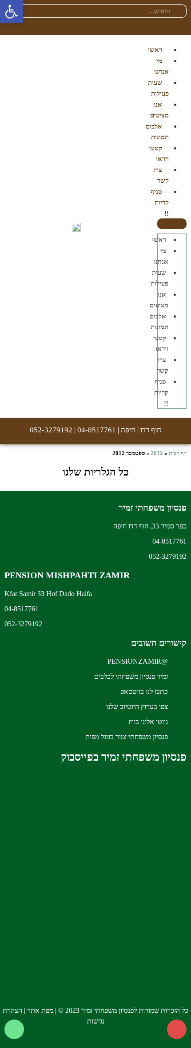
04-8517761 (96, 430)
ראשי (155, 49)
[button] (172, 223)
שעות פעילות (158, 88)
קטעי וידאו (159, 154)
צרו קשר (161, 175)
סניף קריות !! (160, 202)
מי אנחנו (161, 66)
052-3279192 (51, 430)
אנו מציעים (159, 110)
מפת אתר (40, 1010)
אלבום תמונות (157, 132)
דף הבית (178, 453)
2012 (157, 453)
